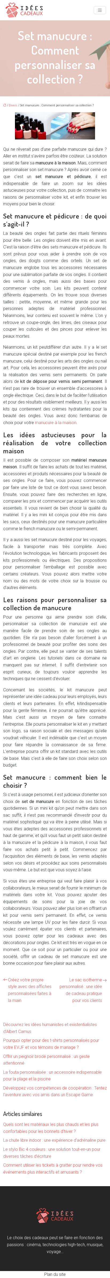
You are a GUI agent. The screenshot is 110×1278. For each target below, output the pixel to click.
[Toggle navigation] (100, 10)
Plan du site (55, 1274)
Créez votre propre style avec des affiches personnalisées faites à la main (30, 990)
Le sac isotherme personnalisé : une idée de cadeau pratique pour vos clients (81, 990)
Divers (13, 105)
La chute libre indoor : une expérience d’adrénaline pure (54, 1140)
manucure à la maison (55, 422)
